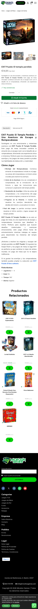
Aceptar (6, 606)
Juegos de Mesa (10, 11)
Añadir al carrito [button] (9, 332)
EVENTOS (20, 3)
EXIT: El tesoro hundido (28, 318)
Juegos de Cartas (22, 11)
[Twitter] (8, 488)
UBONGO (9, 426)
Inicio (3, 11)
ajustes (17, 602)
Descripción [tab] (6, 128)
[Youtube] (25, 488)
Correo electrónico (6, 468)
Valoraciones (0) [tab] (17, 128)
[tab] (6, 128)
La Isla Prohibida (9, 354)
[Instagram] (14, 488)
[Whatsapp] (19, 488)
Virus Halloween (29, 390)
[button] (3, 32)
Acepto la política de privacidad (12, 475)
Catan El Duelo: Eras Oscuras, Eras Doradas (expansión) (10, 392)
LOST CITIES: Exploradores (9, 319)
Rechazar (15, 606)
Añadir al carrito (20, 98)
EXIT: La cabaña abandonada (28, 355)
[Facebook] (3, 488)
